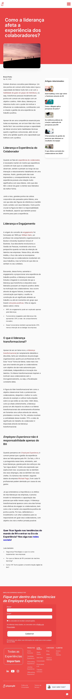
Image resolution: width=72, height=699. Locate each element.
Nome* (9, 607)
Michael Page (23, 478)
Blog (47, 651)
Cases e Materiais (49, 658)
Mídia (48, 654)
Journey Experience (30, 668)
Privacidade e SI (40, 665)
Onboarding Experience (31, 662)
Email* (9, 613)
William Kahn (27, 235)
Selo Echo (40, 657)
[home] (2, 4)
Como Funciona (30, 652)
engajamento (28, 232)
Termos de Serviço (37, 686)
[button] (68, 4)
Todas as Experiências (13, 656)
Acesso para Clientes (58, 653)
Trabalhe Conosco (39, 670)
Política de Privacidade (25, 686)
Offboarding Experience (31, 673)
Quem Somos (39, 653)
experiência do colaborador (29, 160)
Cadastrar (29, 633)
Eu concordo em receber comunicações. (21, 621)
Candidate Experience (30, 657)
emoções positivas (16, 303)
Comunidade (41, 661)
